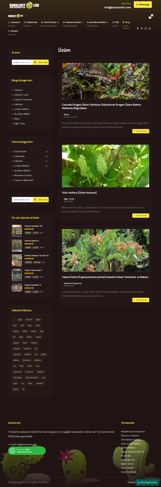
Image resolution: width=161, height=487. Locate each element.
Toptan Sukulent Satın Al (132, 451)
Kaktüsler (18, 104)
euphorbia (17, 354)
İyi (23, 389)
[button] (150, 17)
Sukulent (18, 90)
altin (22, 325)
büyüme (16, 343)
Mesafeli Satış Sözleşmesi (133, 431)
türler (15, 383)
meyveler (37, 360)
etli (36, 349)
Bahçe (66, 114)
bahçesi (16, 331)
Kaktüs (43, 354)
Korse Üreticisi (127, 468)
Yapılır (30, 383)
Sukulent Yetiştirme (73, 283)
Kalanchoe (26, 360)
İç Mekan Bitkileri (21, 166)
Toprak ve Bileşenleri (23, 180)
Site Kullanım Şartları (130, 439)
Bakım (25, 331)
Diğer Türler (69, 199)
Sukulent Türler (21, 94)
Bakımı (33, 331)
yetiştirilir (39, 383)
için (36, 354)
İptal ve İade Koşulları (131, 443)
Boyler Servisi (127, 464)
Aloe (15, 325)
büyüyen (34, 343)
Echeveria (27, 349)
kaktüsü (16, 360)
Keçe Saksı (126, 455)
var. (22, 383)
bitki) (21, 337)
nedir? (30, 366)
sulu (43, 378)
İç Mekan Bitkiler (21, 109)
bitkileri (29, 337)
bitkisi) (38, 337)
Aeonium (29, 320)
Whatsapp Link (128, 460)
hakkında (28, 354)
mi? (14, 366)
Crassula (16, 349)
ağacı (30, 325)
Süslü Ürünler (20, 151)
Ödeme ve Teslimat (130, 435)
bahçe (38, 325)
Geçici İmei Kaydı (128, 472)
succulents (29, 372)
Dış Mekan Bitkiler (22, 114)
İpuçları (16, 389)
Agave (38, 320)
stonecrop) (17, 372)
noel (37, 366)
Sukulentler (19, 156)
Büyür (25, 343)
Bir (14, 337)
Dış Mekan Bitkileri (22, 170)
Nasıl (22, 366)
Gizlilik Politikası (128, 447)
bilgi (41, 331)
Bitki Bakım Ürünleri (23, 175)
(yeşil (20, 320)
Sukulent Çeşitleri (32, 378)
